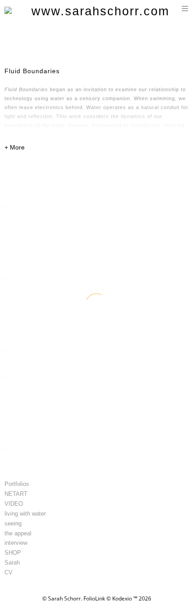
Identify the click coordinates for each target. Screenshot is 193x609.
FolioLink (94, 598)
